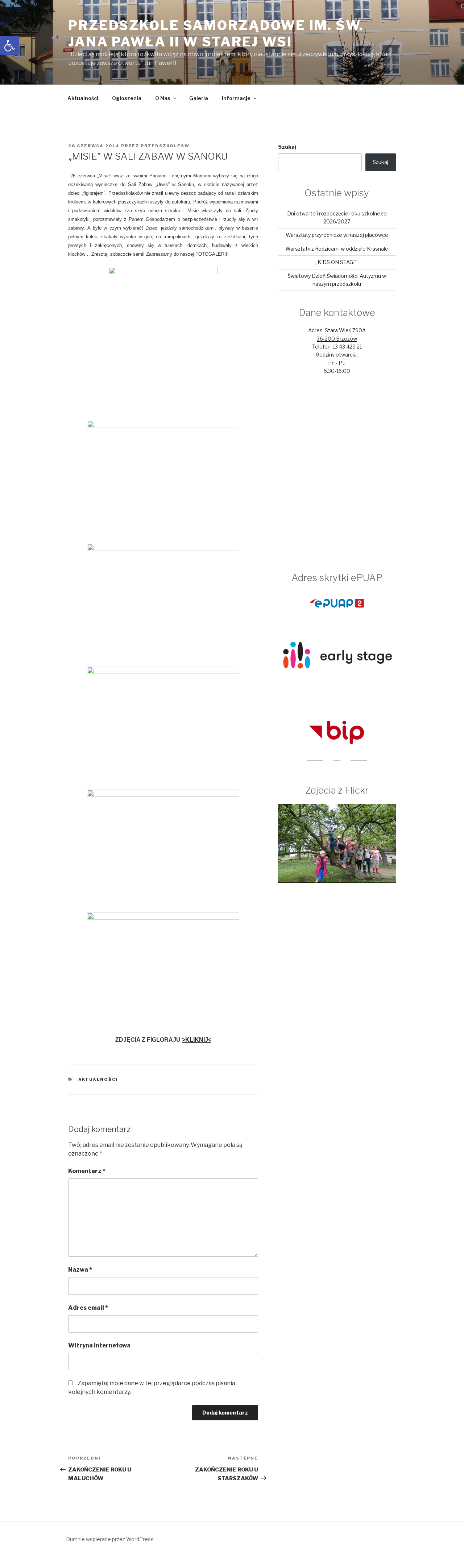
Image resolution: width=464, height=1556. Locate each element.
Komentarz (86, 1171)
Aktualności (82, 98)
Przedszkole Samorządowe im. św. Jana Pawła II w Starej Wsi (216, 33)
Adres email (88, 1307)
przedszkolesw (165, 145)
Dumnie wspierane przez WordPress (110, 1539)
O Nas (162, 98)
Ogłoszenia (126, 98)
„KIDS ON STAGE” (337, 262)
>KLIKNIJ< (196, 1040)
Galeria (198, 98)
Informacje (236, 98)
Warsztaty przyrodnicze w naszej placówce (337, 235)
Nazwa (80, 1269)
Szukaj (287, 147)
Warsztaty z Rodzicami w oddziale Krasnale (336, 249)
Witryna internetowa (99, 1345)
